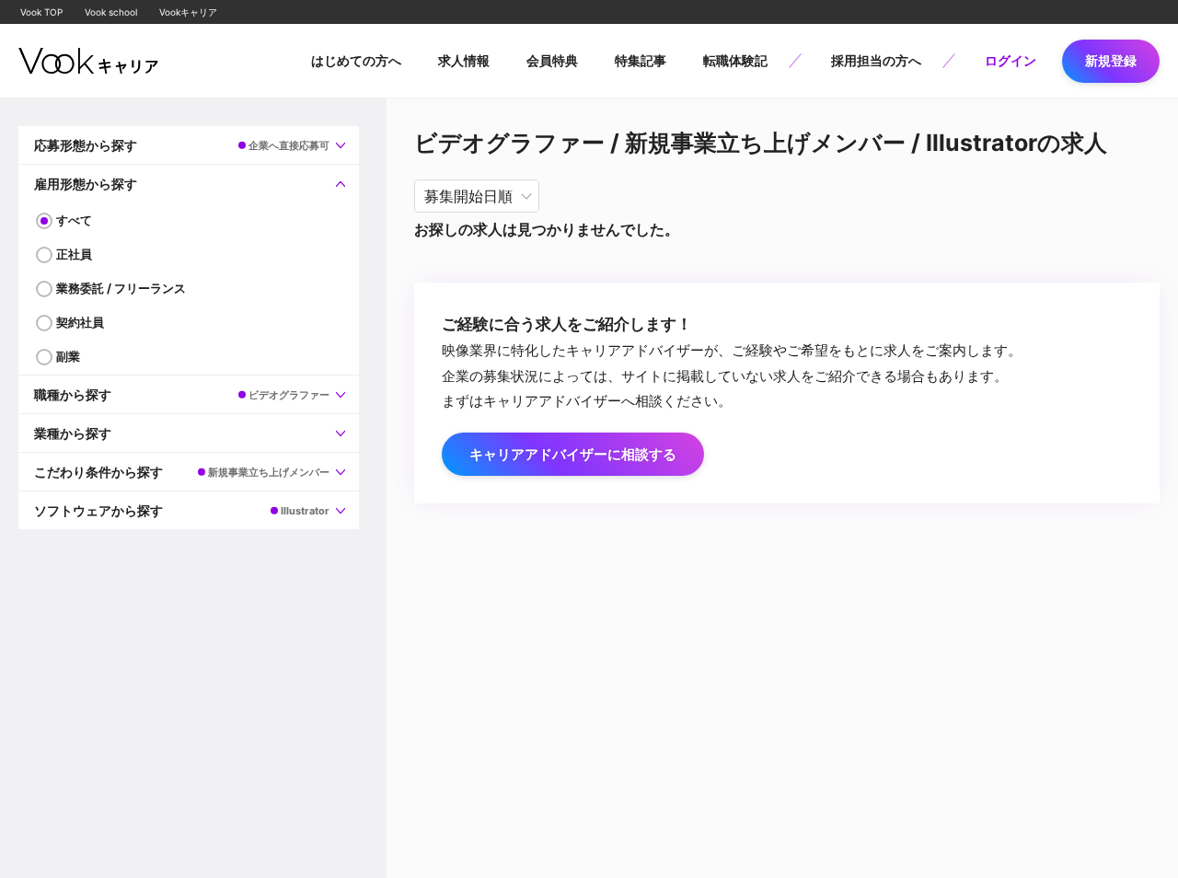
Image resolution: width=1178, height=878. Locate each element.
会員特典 (552, 60)
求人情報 (464, 60)
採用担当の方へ (876, 60)
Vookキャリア (188, 11)
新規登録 (1111, 60)
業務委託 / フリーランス (121, 288)
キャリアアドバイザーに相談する (572, 454)
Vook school (111, 11)
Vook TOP (41, 11)
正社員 (74, 254)
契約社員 (80, 322)
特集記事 (640, 60)
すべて (74, 220)
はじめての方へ (356, 60)
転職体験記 (735, 60)
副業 (68, 356)
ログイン (1010, 60)
